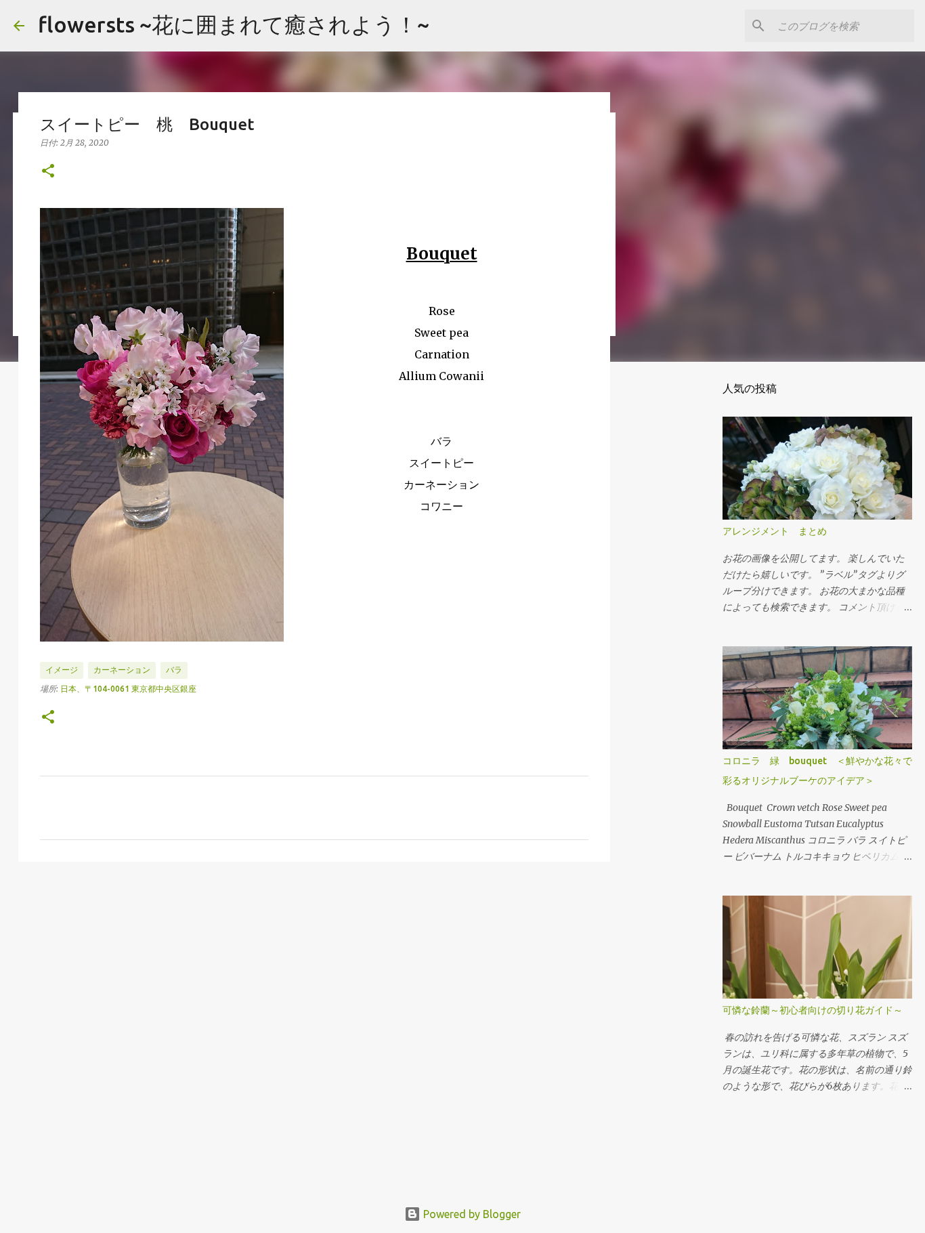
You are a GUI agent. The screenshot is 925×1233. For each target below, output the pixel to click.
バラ (174, 669)
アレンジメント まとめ (775, 531)
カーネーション (121, 669)
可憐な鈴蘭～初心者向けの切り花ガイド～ (813, 1010)
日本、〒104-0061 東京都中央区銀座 (128, 688)
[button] (48, 172)
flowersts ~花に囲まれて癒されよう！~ (233, 24)
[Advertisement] (314, 977)
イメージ (61, 669)
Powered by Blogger (471, 1214)
